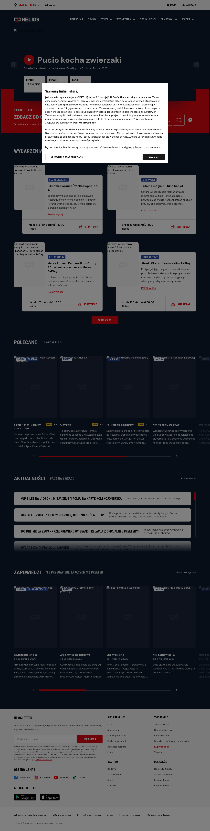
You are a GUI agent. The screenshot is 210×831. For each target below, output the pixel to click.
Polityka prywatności (84, 122)
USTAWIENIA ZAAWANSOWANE (67, 157)
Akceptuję (153, 157)
